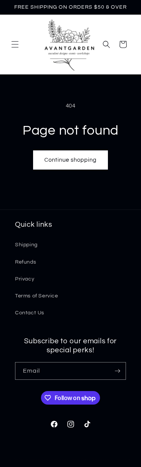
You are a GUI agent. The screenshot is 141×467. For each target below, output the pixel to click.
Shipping (26, 244)
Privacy (24, 279)
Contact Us (29, 312)
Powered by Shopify (111, 460)
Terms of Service (36, 296)
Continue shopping (70, 160)
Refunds (25, 262)
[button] (15, 44)
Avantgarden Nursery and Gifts (58, 460)
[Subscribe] (117, 371)
